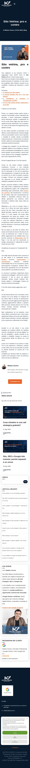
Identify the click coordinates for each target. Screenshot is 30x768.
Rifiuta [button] (15, 737)
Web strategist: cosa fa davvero (10, 535)
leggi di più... (7, 433)
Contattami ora (15, 381)
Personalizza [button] (15, 742)
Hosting (4, 259)
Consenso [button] (15, 747)
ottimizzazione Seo (20, 238)
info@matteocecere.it (9, 710)
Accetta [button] (15, 733)
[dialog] (15, 731)
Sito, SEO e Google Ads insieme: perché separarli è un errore (14, 459)
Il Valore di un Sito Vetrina (11, 92)
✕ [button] (27, 719)
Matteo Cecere (9, 30)
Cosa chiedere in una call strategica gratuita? (13, 493)
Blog (25, 30)
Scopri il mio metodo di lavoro (12, 607)
